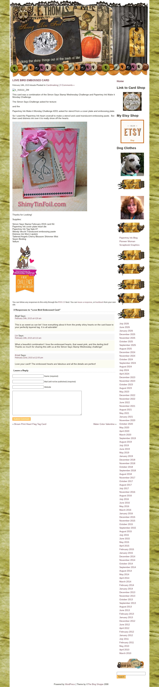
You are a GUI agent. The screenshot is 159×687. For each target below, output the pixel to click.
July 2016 (124, 499)
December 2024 (127, 352)
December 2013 (127, 592)
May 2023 (124, 391)
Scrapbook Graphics (129, 245)
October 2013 (126, 599)
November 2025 (127, 338)
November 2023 (127, 381)
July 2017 (124, 488)
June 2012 (124, 624)
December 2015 (127, 517)
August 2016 (125, 495)
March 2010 (125, 653)
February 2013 (126, 614)
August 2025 (125, 348)
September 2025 (127, 345)
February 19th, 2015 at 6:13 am (28, 338)
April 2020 (124, 431)
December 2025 (127, 334)
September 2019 (127, 438)
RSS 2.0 (61, 302)
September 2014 (127, 567)
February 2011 (126, 642)
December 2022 (127, 395)
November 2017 (127, 477)
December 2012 (127, 621)
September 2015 (127, 528)
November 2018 (127, 463)
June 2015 (124, 538)
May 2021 (124, 413)
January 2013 (126, 617)
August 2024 (125, 366)
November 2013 (127, 596)
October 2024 (126, 359)
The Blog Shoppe (95, 684)
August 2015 (125, 531)
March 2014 (125, 581)
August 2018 (125, 474)
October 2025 (126, 341)
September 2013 (127, 603)
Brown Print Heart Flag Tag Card (30, 424)
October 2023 (126, 384)
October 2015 (126, 524)
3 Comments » (67, 85)
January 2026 (126, 330)
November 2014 (127, 560)
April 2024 (124, 373)
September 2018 (127, 470)
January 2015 (126, 553)
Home (120, 81)
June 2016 (124, 502)
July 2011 (124, 639)
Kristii (17, 355)
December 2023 (127, 377)
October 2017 (126, 481)
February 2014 (126, 585)
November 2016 (127, 492)
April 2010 (124, 649)
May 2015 (124, 542)
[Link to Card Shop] (132, 101)
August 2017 (125, 485)
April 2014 (124, 578)
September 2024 (127, 363)
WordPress (70, 684)
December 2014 (127, 556)
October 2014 (126, 563)
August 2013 (125, 606)
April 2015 (124, 545)
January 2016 (126, 513)
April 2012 (124, 628)
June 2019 (124, 449)
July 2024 (124, 370)
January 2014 (126, 588)
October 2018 (126, 467)
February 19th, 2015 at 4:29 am (28, 318)
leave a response (85, 302)
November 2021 (127, 406)
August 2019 (125, 442)
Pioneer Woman (127, 241)
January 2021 (126, 416)
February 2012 (126, 631)
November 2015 (127, 520)
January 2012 (126, 635)
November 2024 (127, 356)
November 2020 (127, 420)
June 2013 (124, 610)
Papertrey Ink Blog (128, 237)
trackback (99, 302)
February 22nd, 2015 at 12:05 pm (29, 358)
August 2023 (125, 388)
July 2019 (124, 445)
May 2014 (124, 574)
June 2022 (124, 402)
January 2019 (126, 456)
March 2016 (125, 510)
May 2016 (124, 506)
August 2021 (125, 409)
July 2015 (124, 535)
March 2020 (125, 434)
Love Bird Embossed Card (30, 80)
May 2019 (124, 452)
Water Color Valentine (104, 424)
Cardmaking (52, 85)
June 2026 (124, 327)
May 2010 (124, 646)
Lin (16, 335)
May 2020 (124, 427)
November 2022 (127, 399)
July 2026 (124, 323)
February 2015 (126, 549)
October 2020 (126, 424)
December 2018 (127, 459)
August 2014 (125, 571)
